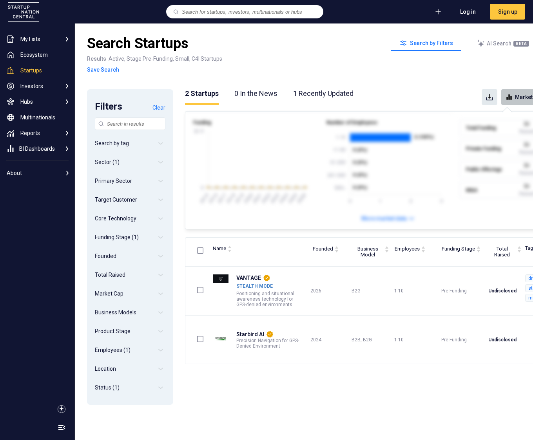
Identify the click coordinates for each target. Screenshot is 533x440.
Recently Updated (323, 93)
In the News (255, 93)
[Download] (489, 97)
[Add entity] (438, 12)
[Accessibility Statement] (61, 409)
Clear (158, 108)
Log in (468, 12)
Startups (202, 93)
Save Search (103, 70)
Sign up (507, 12)
